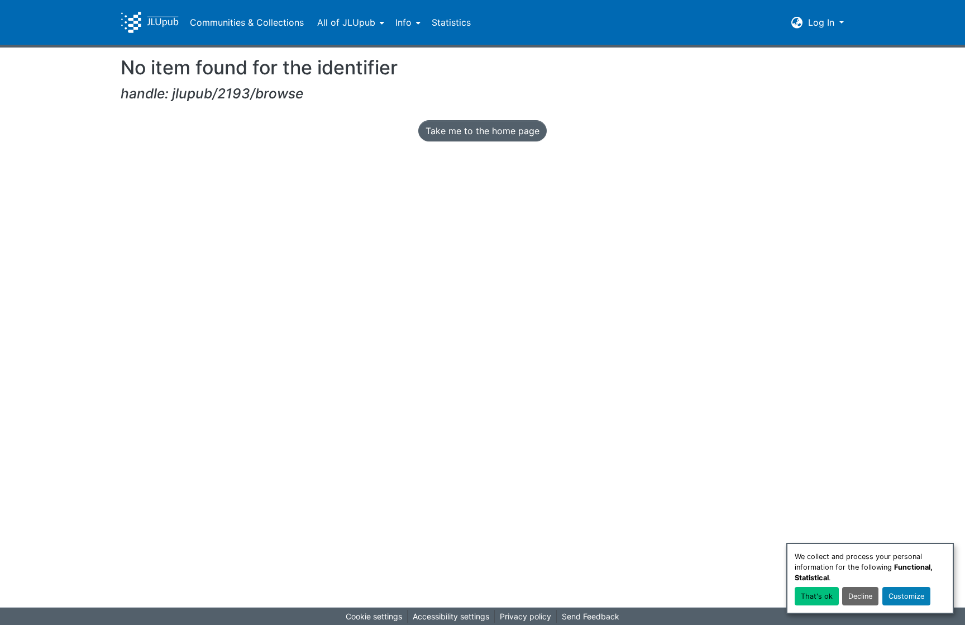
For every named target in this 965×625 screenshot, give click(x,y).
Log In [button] (822, 22)
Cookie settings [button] (374, 616)
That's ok (817, 596)
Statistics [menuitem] (451, 22)
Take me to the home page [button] (482, 130)
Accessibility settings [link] (451, 616)
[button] (150, 22)
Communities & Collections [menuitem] (247, 22)
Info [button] (403, 22)
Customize (906, 596)
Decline (860, 596)
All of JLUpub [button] (346, 22)
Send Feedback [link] (590, 616)
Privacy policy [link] (525, 616)
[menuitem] (349, 22)
